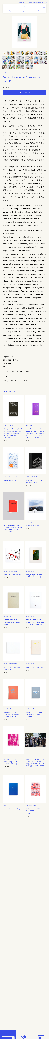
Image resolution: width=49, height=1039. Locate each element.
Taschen (6, 72)
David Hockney (15, 380)
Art (5, 380)
